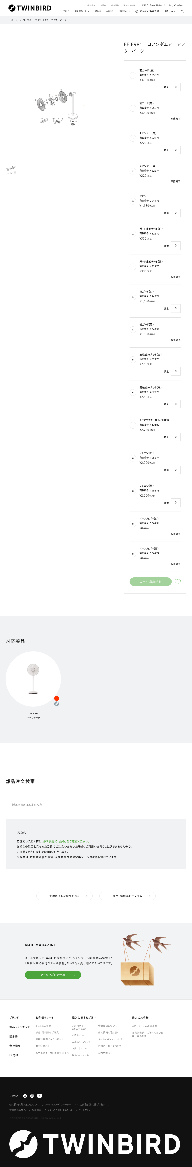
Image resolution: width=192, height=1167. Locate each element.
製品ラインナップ (19, 1027)
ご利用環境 (104, 1053)
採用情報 (115, 5)
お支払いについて (81, 1042)
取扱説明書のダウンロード (50, 1039)
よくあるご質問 (43, 1026)
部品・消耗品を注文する (127, 896)
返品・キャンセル (80, 1055)
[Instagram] (32, 1096)
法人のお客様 (129, 5)
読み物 (98, 11)
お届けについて (80, 1048)
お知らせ (109, 11)
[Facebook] (25, 1096)
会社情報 (91, 5)
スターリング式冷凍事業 (144, 1026)
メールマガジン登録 (53, 974)
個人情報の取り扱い (109, 1032)
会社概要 (15, 1046)
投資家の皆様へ (17, 1110)
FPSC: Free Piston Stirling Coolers (161, 5)
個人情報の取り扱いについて (24, 1104)
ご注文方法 (78, 1035)
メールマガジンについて (110, 1039)
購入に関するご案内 (84, 1017)
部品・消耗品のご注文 (47, 1032)
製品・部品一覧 (80, 11)
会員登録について (107, 1026)
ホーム (14, 20)
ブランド (66, 11)
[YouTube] (39, 1096)
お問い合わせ (43, 1046)
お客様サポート (124, 11)
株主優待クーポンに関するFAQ (52, 1053)
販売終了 (176, 118)
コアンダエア (33, 718)
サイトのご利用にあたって (60, 1110)
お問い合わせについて (110, 1046)
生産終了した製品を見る (64, 896)
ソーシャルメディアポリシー (58, 1104)
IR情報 (103, 5)
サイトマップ (85, 1110)
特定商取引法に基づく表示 (91, 1104)
